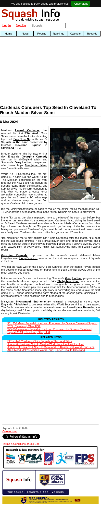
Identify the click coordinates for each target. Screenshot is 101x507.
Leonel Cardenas (27, 130)
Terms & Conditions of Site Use (20, 443)
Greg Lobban (23, 162)
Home (8, 33)
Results (41, 33)
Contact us (9, 431)
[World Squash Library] (35, 493)
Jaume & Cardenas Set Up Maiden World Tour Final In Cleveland (45, 344)
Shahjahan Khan (36, 165)
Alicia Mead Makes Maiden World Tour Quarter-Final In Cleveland (46, 350)
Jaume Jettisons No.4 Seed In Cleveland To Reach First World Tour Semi (50, 347)
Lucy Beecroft (28, 258)
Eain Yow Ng (22, 139)
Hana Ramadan (85, 307)
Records (92, 33)
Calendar (75, 33)
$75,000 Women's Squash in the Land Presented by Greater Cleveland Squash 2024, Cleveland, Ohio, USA (49, 331)
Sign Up (21, 25)
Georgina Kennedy (34, 156)
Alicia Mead (20, 304)
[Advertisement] (32, 72)
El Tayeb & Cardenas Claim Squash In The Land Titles (39, 341)
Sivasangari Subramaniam (33, 301)
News (25, 33)
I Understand (80, 3)
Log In (6, 25)
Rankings (58, 33)
